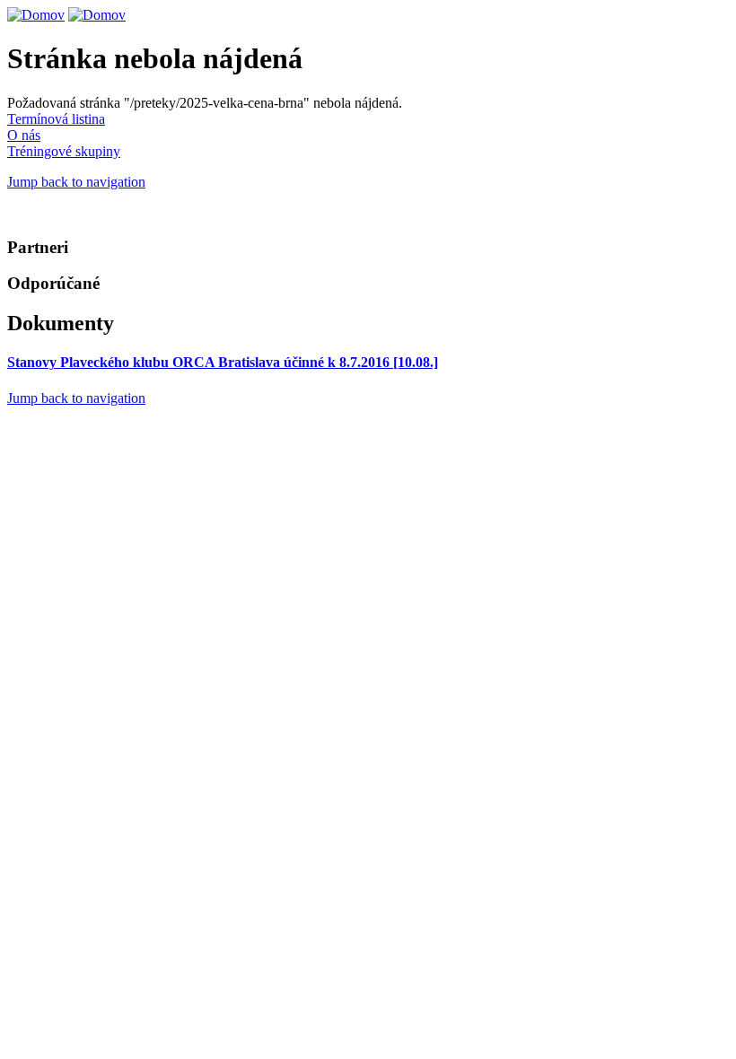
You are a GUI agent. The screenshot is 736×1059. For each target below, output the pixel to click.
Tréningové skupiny (63, 151)
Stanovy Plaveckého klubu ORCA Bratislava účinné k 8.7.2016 (222, 362)
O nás (23, 135)
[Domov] (36, 14)
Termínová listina (56, 119)
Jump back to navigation (76, 181)
